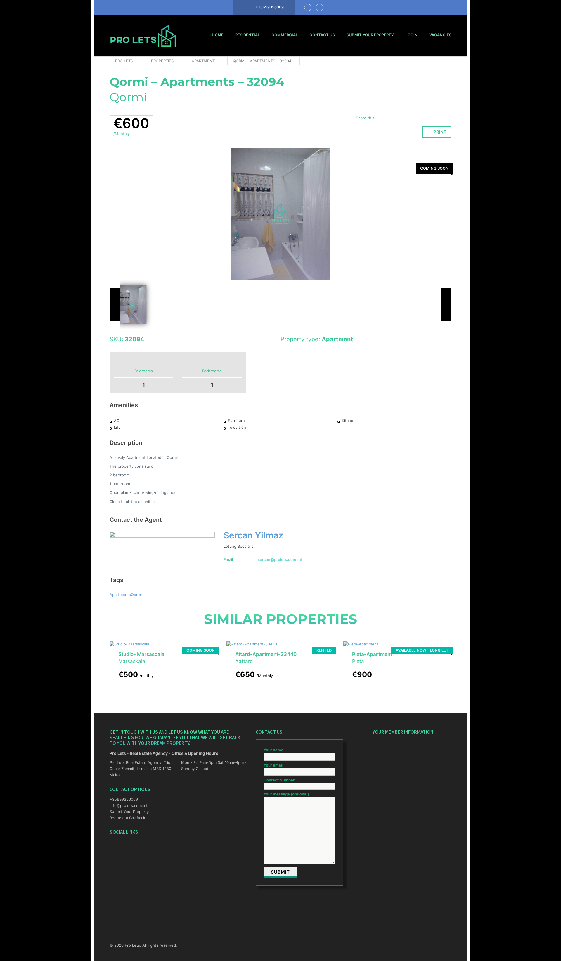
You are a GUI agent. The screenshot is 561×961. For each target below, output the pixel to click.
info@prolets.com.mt (129, 805)
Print (439, 132)
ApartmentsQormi (126, 594)
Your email (273, 765)
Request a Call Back (127, 817)
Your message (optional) (286, 794)
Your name (273, 750)
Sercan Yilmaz (253, 535)
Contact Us (322, 34)
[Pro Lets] (143, 35)
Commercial (284, 34)
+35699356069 (124, 799)
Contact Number (279, 780)
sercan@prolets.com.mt (280, 559)
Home (218, 34)
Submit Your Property (370, 34)
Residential (247, 34)
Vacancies (440, 34)
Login (412, 34)
